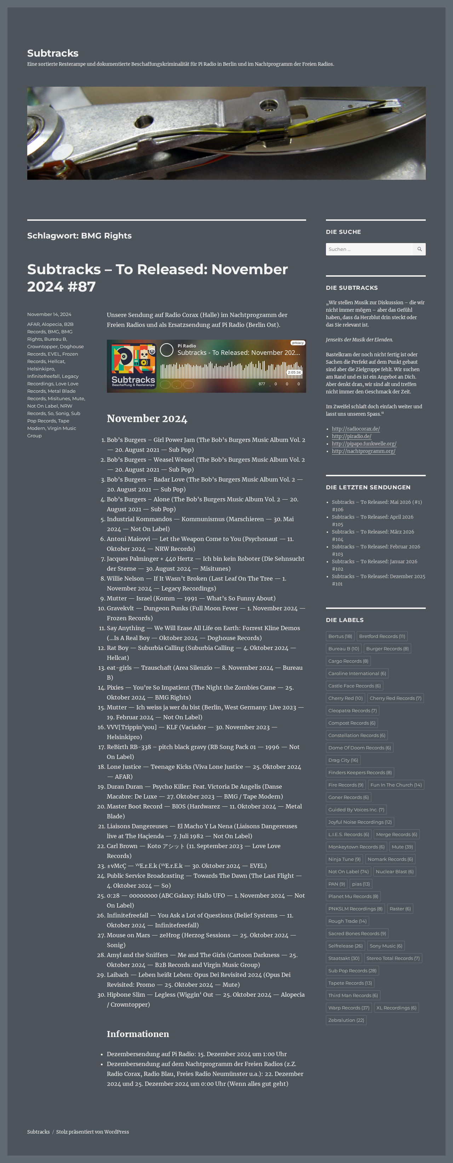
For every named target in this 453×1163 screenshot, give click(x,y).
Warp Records (348, 1008)
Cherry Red (345, 698)
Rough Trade (347, 921)
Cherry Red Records (396, 698)
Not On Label (42, 406)
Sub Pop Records (352, 970)
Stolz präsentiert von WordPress (92, 1132)
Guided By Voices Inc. (356, 809)
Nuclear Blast (395, 871)
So (50, 413)
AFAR (33, 324)
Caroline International (357, 673)
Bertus (340, 636)
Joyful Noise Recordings (360, 822)
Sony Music (386, 946)
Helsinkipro (40, 369)
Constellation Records (356, 735)
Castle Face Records (354, 686)
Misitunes (59, 398)
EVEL (54, 354)
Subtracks (53, 53)
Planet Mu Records (353, 896)
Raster (400, 908)
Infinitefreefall (43, 376)
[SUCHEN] (419, 249)
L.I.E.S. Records (348, 834)
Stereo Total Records (393, 958)
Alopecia (52, 324)
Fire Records (345, 785)
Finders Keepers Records (360, 772)
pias (361, 884)
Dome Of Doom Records (359, 747)
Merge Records (396, 834)
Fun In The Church (396, 785)
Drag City (343, 760)
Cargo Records (348, 661)
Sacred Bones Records (357, 933)
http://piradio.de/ (352, 436)
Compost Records (351, 723)
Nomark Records (390, 859)
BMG (53, 331)
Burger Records (387, 648)
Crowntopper (42, 346)
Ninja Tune (344, 859)
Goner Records (348, 797)
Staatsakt (344, 958)
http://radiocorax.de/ (356, 429)
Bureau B (55, 339)
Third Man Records (353, 995)
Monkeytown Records (356, 847)
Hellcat (56, 361)
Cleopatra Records (352, 710)
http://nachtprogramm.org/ (364, 451)
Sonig (62, 413)
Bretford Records (382, 636)
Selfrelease (345, 946)
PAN (336, 884)
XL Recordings (397, 1008)
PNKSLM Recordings (355, 908)
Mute (78, 398)
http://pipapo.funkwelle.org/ (364, 444)
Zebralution (346, 1020)
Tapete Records (350, 983)
